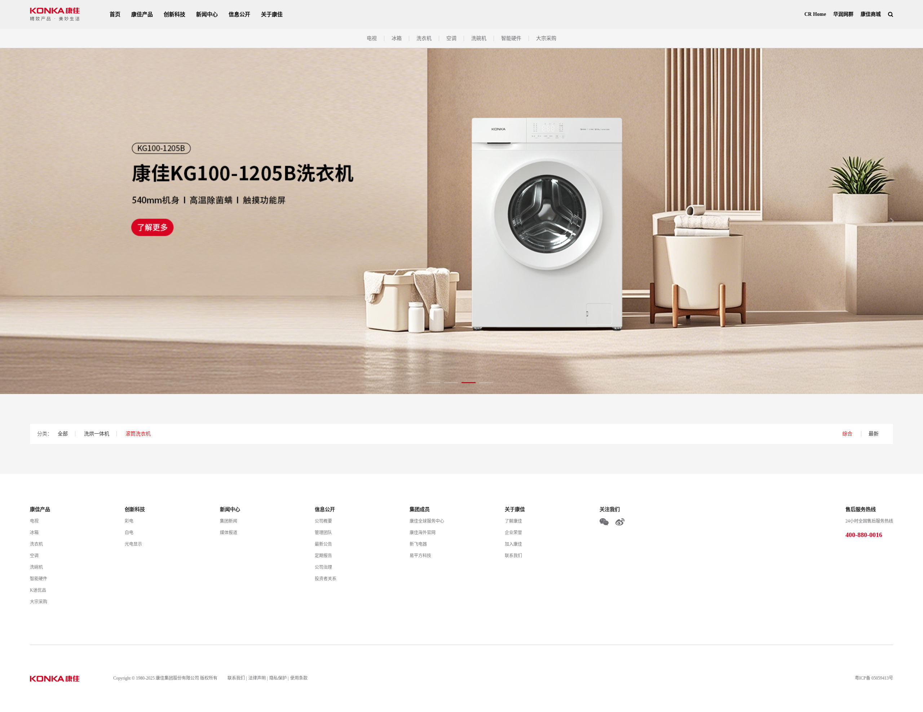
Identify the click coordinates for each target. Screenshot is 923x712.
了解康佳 (513, 521)
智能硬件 (511, 38)
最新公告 (323, 544)
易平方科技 (420, 555)
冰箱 (397, 38)
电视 (372, 38)
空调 (451, 38)
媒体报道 (228, 532)
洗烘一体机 (96, 433)
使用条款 (299, 678)
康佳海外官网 (423, 532)
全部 (63, 433)
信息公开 (239, 14)
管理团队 (323, 532)
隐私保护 (278, 678)
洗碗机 (478, 38)
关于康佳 (272, 14)
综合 (848, 433)
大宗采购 (546, 38)
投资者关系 (325, 578)
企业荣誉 (513, 532)
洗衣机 (424, 38)
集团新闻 (228, 521)
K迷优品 (38, 590)
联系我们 (513, 555)
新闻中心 (207, 14)
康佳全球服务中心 (427, 521)
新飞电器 (418, 544)
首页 (115, 14)
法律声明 (257, 678)
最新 (874, 433)
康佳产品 (142, 14)
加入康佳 (513, 544)
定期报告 (323, 555)
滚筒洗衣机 (138, 433)
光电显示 (133, 544)
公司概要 (323, 521)
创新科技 (174, 14)
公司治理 (323, 567)
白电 (129, 532)
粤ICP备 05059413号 (874, 678)
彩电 (129, 521)
